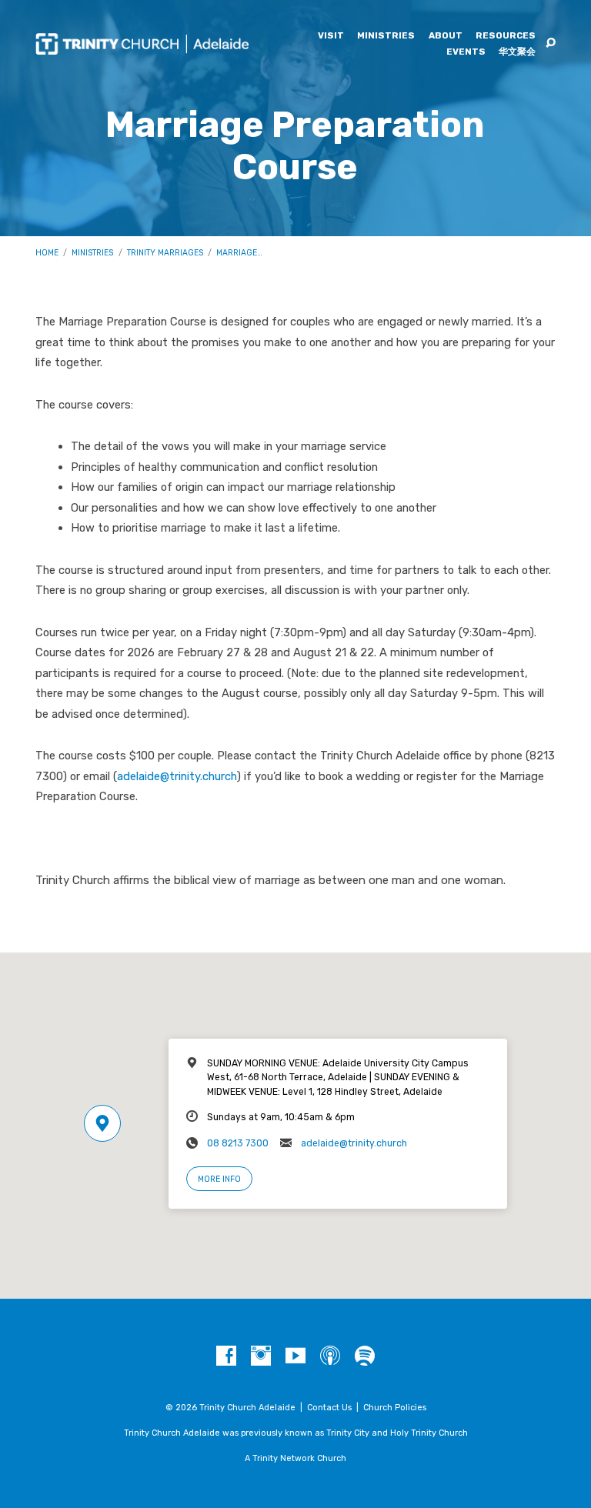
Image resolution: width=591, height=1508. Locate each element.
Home (46, 253)
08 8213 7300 (238, 1143)
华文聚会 (517, 52)
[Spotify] (365, 1356)
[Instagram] (261, 1356)
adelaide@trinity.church (177, 776)
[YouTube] (295, 1356)
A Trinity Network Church (295, 1458)
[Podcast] (330, 1356)
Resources (506, 36)
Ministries (386, 36)
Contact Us (329, 1408)
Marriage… (239, 253)
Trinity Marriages (165, 253)
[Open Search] (551, 43)
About (445, 36)
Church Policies (394, 1408)
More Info (219, 1179)
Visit (331, 36)
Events (466, 52)
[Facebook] (226, 1356)
